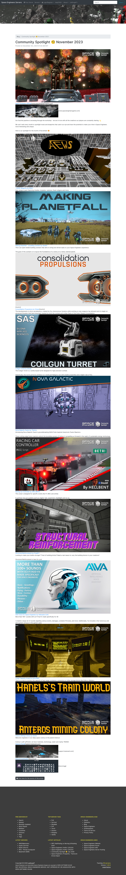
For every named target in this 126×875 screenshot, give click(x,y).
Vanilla (53, 834)
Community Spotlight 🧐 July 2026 (62, 852)
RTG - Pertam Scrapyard (27, 849)
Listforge (31, 863)
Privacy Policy (88, 832)
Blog (18, 36)
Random (21, 828)
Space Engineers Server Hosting (94, 849)
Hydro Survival (23, 845)
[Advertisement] (63, 29)
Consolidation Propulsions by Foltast (27, 309)
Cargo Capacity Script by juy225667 (27, 678)
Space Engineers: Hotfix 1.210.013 (62, 849)
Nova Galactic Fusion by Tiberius (26, 430)
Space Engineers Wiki (91, 847)
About (65, 2)
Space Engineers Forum (91, 845)
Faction (53, 830)
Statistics (87, 822)
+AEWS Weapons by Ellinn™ (24, 188)
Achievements (88, 828)
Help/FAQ (58, 2)
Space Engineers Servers (11, 2)
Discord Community (21, 759)
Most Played (23, 826)
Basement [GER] (24, 852)
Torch (53, 828)
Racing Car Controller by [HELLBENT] (27, 492)
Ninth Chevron (23, 847)
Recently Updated (25, 824)
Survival (54, 822)
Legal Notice (106, 867)
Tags (20, 837)
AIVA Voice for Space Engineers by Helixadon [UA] (32, 615)
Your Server (29, 2)
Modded (54, 824)
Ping (20, 834)
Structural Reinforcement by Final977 (27, 553)
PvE (52, 820)
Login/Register (48, 2)
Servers (37, 2)
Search (121, 2)
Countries (22, 830)
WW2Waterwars (24, 843)
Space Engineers (89, 826)
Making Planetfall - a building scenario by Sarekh (31, 245)
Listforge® (73, 2)
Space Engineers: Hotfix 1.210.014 (62, 847)
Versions (21, 832)
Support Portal (20, 744)
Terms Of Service (89, 830)
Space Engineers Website (92, 843)
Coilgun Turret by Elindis (23, 368)
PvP (52, 826)
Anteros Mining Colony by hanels (26, 736)
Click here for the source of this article (30, 778)
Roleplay (54, 832)
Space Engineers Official (23, 103)
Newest (21, 822)
